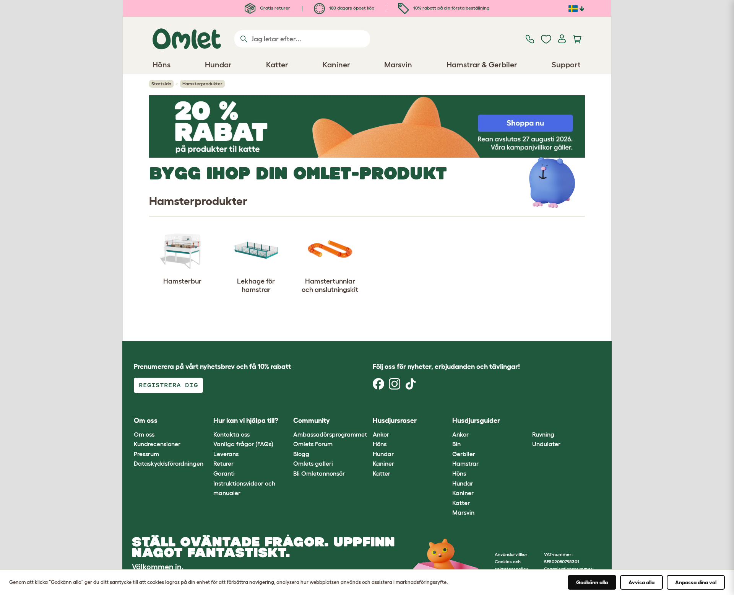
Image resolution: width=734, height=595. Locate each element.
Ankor (381, 434)
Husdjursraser (395, 420)
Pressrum (146, 453)
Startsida (161, 83)
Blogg (301, 453)
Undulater (546, 443)
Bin (456, 443)
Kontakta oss (231, 434)
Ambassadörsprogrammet (330, 434)
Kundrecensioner (157, 443)
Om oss (144, 434)
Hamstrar (465, 463)
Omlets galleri (313, 463)
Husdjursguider (476, 420)
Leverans (226, 453)
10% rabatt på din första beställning (450, 7)
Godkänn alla (592, 582)
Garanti (224, 473)
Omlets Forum (313, 443)
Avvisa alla (641, 582)
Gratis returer (274, 7)
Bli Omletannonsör (319, 473)
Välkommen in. (158, 566)
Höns (379, 443)
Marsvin (463, 512)
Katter (381, 473)
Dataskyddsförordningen (168, 463)
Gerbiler (463, 453)
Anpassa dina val (695, 582)
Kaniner (383, 463)
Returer (223, 463)
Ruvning (543, 434)
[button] (526, 421)
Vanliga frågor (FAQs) (243, 443)
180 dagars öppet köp (351, 7)
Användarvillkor (511, 554)
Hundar (383, 453)
